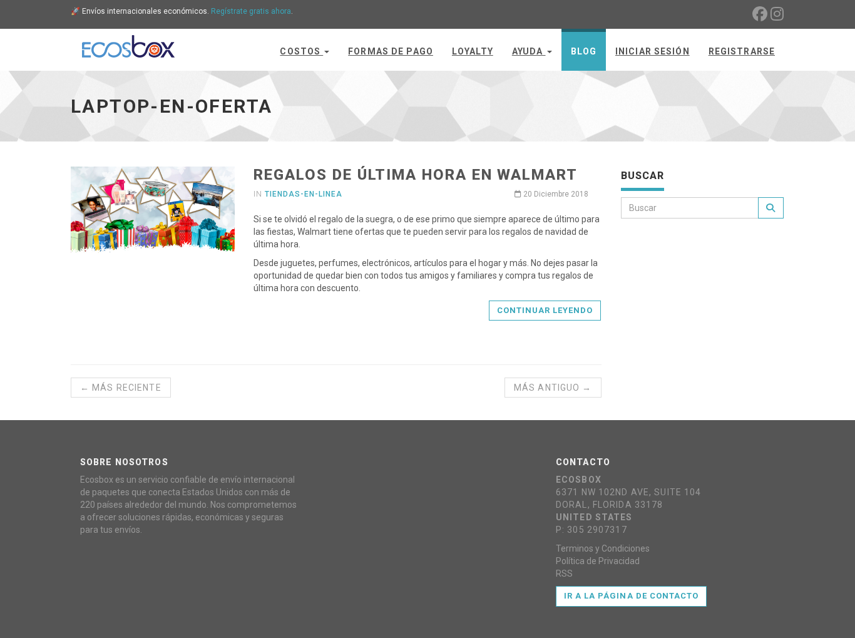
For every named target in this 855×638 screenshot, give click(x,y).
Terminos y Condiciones (603, 548)
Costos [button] (301, 51)
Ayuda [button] (529, 51)
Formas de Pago (390, 51)
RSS (564, 574)
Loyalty (472, 51)
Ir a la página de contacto (631, 595)
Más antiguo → (553, 388)
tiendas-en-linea (303, 194)
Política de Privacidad (598, 561)
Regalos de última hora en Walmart (415, 174)
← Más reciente (120, 388)
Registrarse (742, 51)
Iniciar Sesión (652, 51)
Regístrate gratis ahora (251, 11)
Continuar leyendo (545, 310)
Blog (583, 51)
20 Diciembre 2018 (554, 194)
